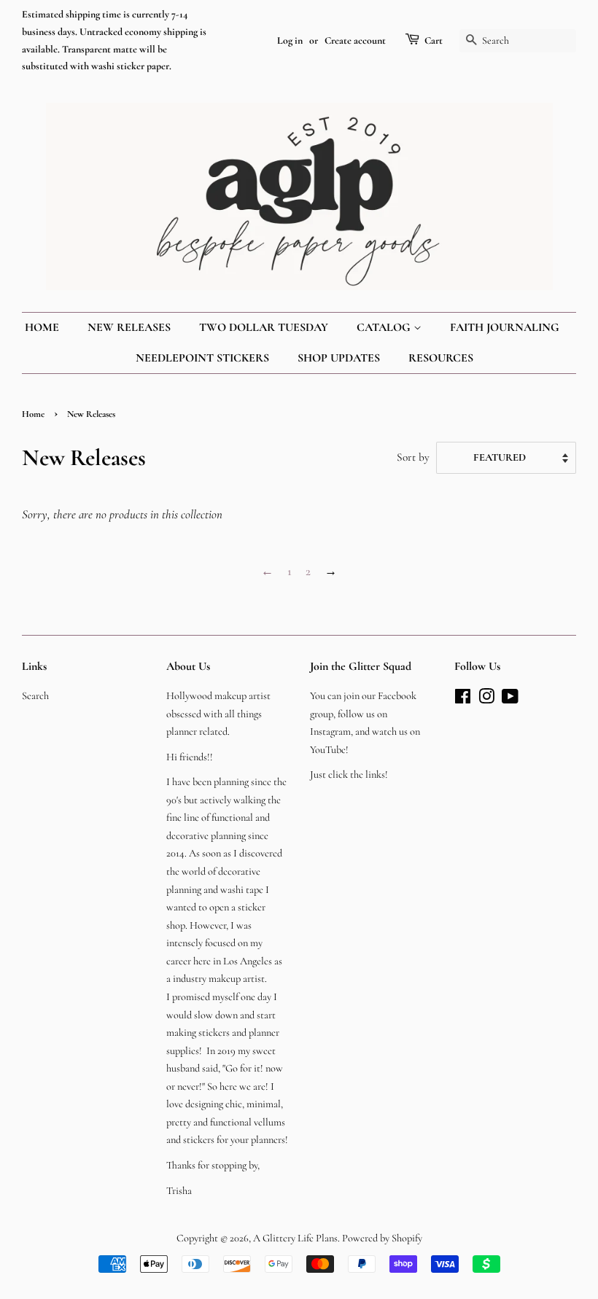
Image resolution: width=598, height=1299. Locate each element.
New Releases (129, 327)
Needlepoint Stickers (202, 358)
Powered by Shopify (382, 1238)
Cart (433, 40)
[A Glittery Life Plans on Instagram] (486, 699)
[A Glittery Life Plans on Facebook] (462, 699)
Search (35, 696)
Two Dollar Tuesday (263, 327)
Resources (440, 358)
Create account (355, 40)
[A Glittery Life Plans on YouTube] (510, 699)
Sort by (413, 457)
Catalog (385, 327)
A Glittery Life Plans (295, 1238)
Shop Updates (339, 358)
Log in (290, 40)
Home (42, 327)
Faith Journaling (504, 327)
